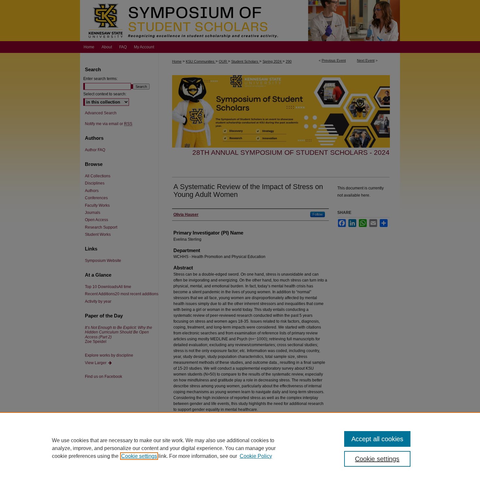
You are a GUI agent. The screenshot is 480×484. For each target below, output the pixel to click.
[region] (240, 448)
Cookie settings (139, 456)
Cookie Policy (256, 456)
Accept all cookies (377, 439)
